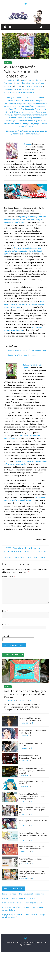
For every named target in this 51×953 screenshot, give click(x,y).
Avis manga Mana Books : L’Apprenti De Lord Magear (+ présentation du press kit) (33, 770)
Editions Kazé (38, 86)
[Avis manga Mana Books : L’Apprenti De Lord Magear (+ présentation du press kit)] (10, 767)
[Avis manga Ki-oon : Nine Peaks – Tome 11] (10, 742)
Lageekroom (26, 80)
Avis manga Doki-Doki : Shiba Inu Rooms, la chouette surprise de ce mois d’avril (32, 873)
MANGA (7, 63)
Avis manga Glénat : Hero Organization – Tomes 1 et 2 (30, 757)
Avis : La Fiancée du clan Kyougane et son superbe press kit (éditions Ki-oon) (25, 694)
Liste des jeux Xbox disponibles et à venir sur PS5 (21, 898)
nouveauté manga (29, 89)
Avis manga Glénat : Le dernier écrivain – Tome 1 (30, 860)
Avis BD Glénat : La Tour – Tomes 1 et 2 (26, 557)
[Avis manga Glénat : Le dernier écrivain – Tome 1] (10, 858)
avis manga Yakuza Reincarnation (24, 83)
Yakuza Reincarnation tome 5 (24, 92)
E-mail (5, 624)
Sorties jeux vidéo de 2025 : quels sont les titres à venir (23, 894)
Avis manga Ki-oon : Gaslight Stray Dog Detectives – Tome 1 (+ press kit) (32, 809)
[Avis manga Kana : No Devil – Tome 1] (10, 819)
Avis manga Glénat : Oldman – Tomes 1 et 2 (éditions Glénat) (30, 719)
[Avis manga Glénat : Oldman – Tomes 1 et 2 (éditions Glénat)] (10, 717)
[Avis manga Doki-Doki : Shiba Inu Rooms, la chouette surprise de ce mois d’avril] (10, 870)
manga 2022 (18, 89)
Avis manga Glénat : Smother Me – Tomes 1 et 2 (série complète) (32, 847)
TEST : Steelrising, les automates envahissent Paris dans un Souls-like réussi (25, 550)
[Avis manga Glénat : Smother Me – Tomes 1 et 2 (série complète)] (10, 845)
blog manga (18, 86)
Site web (5, 636)
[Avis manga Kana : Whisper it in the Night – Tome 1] (10, 729)
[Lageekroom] (25, 10)
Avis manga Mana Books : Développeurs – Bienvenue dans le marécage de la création (32, 796)
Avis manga (8, 83)
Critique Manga (28, 86)
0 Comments (38, 80)
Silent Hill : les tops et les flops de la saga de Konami (22, 903)
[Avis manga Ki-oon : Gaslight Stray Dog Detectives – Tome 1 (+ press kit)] (10, 806)
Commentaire (8, 576)
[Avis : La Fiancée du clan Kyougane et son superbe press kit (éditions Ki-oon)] (25, 660)
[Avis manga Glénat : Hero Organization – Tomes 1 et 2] (10, 754)
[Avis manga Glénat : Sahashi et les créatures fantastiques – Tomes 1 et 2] (10, 832)
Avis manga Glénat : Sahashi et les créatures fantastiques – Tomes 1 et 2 (33, 835)
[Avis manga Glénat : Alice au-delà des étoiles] (10, 780)
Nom (5, 611)
